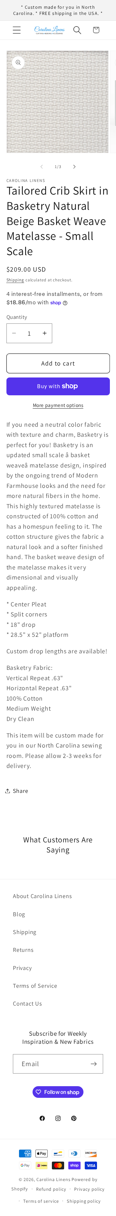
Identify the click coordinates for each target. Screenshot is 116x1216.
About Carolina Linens (42, 896)
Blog (19, 914)
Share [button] (20, 790)
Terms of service (41, 1201)
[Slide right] (74, 167)
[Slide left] (41, 167)
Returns (23, 949)
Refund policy (51, 1189)
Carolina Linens (53, 1179)
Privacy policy (89, 1189)
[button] (16, 30)
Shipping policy (84, 1201)
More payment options (58, 405)
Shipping (15, 280)
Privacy (22, 968)
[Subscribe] (93, 1064)
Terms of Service (35, 985)
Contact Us (27, 1003)
